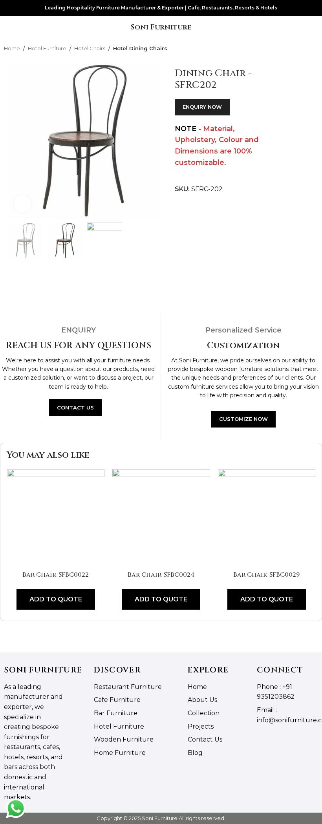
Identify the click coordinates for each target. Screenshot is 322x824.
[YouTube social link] (282, 738)
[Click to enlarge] (22, 204)
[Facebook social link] (262, 738)
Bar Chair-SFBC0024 (161, 574)
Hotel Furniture (47, 48)
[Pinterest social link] (291, 738)
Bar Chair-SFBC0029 (266, 574)
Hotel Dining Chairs (140, 48)
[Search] (313, 27)
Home (12, 48)
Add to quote (55, 599)
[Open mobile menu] (9, 27)
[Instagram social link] (271, 738)
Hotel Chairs (89, 48)
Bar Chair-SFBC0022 (55, 574)
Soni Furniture (161, 27)
